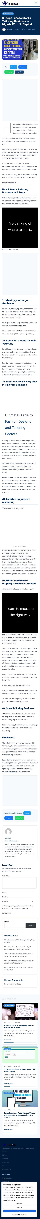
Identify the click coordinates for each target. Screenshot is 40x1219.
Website (5, 901)
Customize (19, 1203)
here (14, 772)
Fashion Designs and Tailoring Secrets (18, 427)
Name (5, 892)
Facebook (23, 67)
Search (6, 921)
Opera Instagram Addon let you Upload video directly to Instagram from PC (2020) (19, 1115)
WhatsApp (9, 72)
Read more (7, 1040)
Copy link (19, 72)
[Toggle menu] (36, 3)
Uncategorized (8, 13)
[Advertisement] (20, 100)
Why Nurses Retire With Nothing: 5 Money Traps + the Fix (19, 941)
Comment (6, 876)
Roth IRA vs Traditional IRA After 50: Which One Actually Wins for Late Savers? (19, 962)
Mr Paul (9, 29)
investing (7, 1049)
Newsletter (5, 1181)
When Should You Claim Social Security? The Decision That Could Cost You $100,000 (18, 948)
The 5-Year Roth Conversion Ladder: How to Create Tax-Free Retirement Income (18, 955)
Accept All (19, 1211)
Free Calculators (7, 1178)
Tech (3, 1166)
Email (4, 897)
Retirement (5, 1162)
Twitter (13, 67)
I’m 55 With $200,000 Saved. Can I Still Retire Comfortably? (18, 969)
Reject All (19, 1207)
